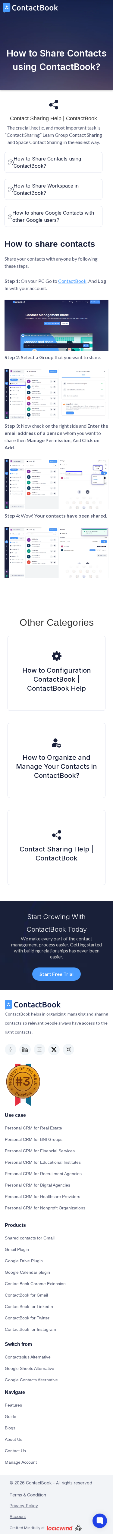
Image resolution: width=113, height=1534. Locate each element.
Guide (10, 1416)
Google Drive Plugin (24, 1260)
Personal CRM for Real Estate (33, 1128)
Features (13, 1405)
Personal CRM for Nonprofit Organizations (45, 1208)
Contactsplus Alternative (28, 1357)
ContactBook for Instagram (30, 1329)
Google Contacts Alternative (31, 1379)
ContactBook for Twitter (27, 1318)
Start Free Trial (56, 974)
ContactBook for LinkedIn (29, 1306)
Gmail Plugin (17, 1249)
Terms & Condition (28, 1494)
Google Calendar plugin (27, 1272)
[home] (29, 8)
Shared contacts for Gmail (30, 1238)
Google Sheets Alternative (29, 1368)
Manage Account (21, 1462)
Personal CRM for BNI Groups (33, 1139)
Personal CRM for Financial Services (40, 1150)
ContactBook (72, 281)
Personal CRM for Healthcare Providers (42, 1196)
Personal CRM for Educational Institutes (43, 1162)
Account (18, 1516)
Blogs (10, 1428)
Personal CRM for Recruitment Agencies (43, 1173)
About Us (13, 1439)
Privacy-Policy (24, 1505)
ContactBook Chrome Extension (35, 1283)
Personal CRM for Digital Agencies (37, 1185)
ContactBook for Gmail (26, 1295)
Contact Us (15, 1450)
